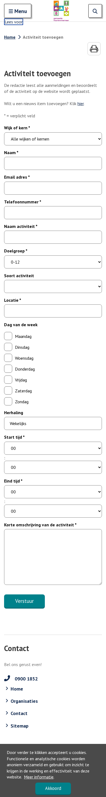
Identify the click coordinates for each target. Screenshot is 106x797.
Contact (19, 713)
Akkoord (53, 788)
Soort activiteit (19, 275)
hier (80, 103)
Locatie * (12, 300)
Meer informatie (39, 777)
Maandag (23, 336)
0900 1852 (25, 679)
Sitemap (20, 726)
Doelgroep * (15, 251)
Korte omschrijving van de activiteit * (40, 524)
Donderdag (25, 369)
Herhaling (13, 412)
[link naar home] (61, 11)
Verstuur (24, 601)
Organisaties (24, 701)
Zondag (22, 401)
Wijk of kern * (17, 127)
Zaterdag (23, 390)
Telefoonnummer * (22, 201)
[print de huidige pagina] (94, 49)
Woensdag (24, 358)
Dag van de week (21, 324)
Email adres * (17, 177)
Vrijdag (21, 380)
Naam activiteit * (21, 226)
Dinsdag (22, 347)
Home (9, 37)
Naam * (11, 152)
